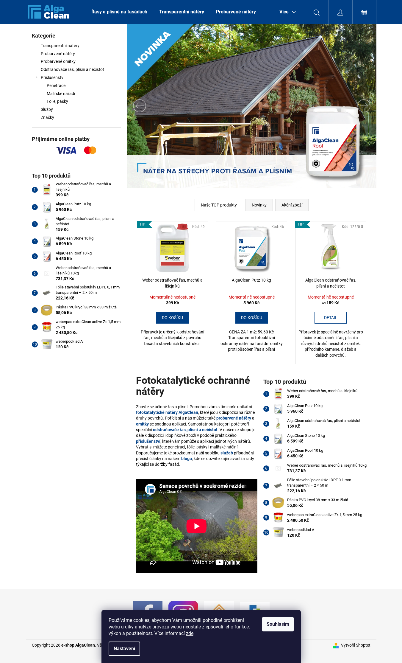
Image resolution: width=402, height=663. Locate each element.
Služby (47, 109)
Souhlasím (278, 624)
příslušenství (148, 441)
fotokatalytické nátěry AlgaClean (167, 412)
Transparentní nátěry (60, 45)
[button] (146, 106)
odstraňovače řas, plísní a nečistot (185, 429)
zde (189, 633)
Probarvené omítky (58, 61)
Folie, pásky (57, 101)
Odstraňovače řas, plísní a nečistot (72, 69)
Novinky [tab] (259, 205)
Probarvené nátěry (58, 53)
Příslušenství (52, 77)
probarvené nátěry (233, 418)
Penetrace (56, 85)
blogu (186, 458)
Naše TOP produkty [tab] (219, 205)
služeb (226, 453)
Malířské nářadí (61, 93)
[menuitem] (119, 12)
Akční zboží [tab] (291, 205)
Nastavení (124, 648)
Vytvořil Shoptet (355, 645)
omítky (142, 424)
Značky (47, 117)
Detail (330, 317)
